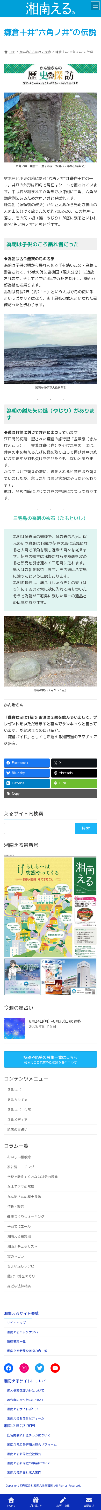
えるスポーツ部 (19, 1109)
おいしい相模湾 (19, 1156)
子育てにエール (19, 1226)
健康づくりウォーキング (25, 1216)
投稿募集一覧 (16, 1341)
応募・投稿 (62, 1505)
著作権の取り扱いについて (25, 1400)
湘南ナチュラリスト (22, 1246)
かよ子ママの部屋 (20, 1186)
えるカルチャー (19, 1099)
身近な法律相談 (19, 1286)
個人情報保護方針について (25, 1390)
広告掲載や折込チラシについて (29, 1435)
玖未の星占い (17, 1129)
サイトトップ (16, 1323)
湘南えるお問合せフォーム (25, 1418)
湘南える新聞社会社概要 (24, 1454)
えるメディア (17, 1119)
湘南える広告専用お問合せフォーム (32, 1444)
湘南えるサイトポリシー (24, 1409)
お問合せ (89, 1505)
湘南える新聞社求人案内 (24, 1472)
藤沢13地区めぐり (21, 1276)
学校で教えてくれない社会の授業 (32, 1176)
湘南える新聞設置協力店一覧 (27, 1351)
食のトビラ (15, 1256)
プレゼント (35, 1505)
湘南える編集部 (19, 1236)
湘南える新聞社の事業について (29, 1463)
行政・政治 (15, 1206)
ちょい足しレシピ (20, 1266)
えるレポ (14, 1089)
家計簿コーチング (20, 1167)
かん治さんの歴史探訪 (24, 1196)
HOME (11, 1505)
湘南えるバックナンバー (24, 1332)
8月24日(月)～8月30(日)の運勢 (55, 1021)
